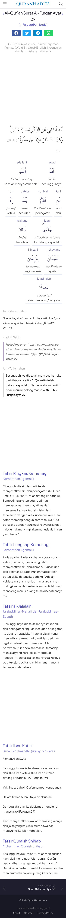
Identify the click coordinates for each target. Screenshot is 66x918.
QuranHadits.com (37, 900)
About (16, 912)
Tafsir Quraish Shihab (23, 843)
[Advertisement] (33, 89)
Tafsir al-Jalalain (31, 611)
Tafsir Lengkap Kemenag (26, 547)
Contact (28, 912)
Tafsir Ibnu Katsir (29, 748)
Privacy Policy (45, 912)
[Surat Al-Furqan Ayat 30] (62, 13)
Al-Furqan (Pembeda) (33, 24)
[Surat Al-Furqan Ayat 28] (3, 13)
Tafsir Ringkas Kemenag (25, 476)
